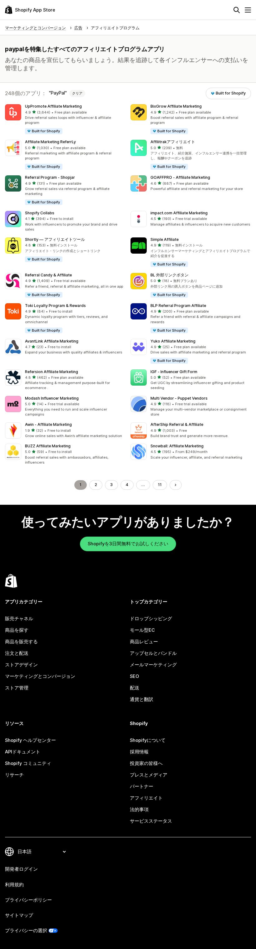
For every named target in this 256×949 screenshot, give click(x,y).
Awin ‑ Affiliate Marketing (48, 424)
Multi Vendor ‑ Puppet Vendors (179, 398)
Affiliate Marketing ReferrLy (50, 141)
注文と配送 (16, 653)
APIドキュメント (22, 752)
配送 (134, 688)
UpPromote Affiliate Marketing (53, 106)
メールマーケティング (153, 665)
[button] (65, 119)
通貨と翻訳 (141, 699)
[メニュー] (248, 10)
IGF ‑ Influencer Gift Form (173, 371)
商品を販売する (21, 642)
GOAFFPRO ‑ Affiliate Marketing (180, 177)
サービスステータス (151, 821)
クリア (77, 93)
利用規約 (14, 885)
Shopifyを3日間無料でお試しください (128, 544)
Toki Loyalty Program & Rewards (55, 305)
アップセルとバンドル (153, 653)
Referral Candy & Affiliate (48, 275)
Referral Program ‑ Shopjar (50, 177)
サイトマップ (19, 915)
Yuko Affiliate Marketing (172, 341)
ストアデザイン (21, 665)
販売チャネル (19, 618)
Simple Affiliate (164, 239)
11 (160, 484)
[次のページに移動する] (176, 485)
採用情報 (139, 752)
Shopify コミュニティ (28, 763)
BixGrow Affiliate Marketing (176, 106)
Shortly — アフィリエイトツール (55, 239)
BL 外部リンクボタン (169, 275)
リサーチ (14, 775)
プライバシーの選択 (26, 930)
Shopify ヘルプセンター (30, 740)
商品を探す (16, 630)
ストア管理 (16, 688)
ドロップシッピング (151, 618)
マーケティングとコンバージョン (40, 676)
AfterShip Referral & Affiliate (176, 424)
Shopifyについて (147, 740)
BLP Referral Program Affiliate (178, 305)
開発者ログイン (21, 869)
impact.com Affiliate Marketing (179, 213)
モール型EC (142, 630)
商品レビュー (144, 642)
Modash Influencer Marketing (52, 398)
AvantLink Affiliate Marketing (51, 341)
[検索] (237, 10)
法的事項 (139, 809)
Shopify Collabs (39, 213)
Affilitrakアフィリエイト (172, 141)
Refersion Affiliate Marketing (51, 371)
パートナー (141, 786)
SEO (134, 676)
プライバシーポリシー (28, 900)
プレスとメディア (148, 775)
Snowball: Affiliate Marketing (177, 446)
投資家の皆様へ (146, 763)
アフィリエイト (146, 798)
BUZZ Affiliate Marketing (48, 446)
